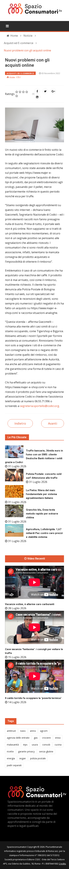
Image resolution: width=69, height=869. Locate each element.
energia (11, 758)
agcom (44, 730)
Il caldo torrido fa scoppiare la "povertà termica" (33, 698)
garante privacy (26, 751)
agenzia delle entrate (18, 737)
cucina (58, 744)
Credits (62, 863)
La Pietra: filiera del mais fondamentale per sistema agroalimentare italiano (41, 494)
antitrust (11, 730)
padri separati (14, 765)
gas (36, 737)
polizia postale (38, 758)
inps (25, 744)
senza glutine (46, 751)
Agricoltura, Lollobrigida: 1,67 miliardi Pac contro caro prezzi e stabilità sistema (44, 533)
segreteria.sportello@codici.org (39, 406)
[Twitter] (45, 91)
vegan (22, 758)
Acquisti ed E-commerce (20, 73)
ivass (23, 730)
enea (57, 737)
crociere (46, 737)
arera (33, 730)
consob (46, 744)
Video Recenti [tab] (36, 559)
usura (35, 744)
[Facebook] (37, 91)
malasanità (13, 744)
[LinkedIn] (37, 97)
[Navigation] (7, 26)
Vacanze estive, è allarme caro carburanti (29, 604)
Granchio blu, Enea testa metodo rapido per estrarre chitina (42, 513)
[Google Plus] (53, 91)
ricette (10, 751)
